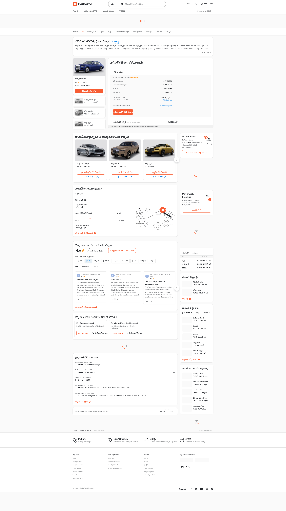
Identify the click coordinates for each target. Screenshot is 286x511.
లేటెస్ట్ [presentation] (198, 313)
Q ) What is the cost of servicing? (87, 364)
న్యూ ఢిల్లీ (184, 268)
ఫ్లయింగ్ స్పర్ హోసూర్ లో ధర (91, 172)
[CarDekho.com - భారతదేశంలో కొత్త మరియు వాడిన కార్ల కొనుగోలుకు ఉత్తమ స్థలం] (82, 4)
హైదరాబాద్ (185, 264)
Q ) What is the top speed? (85, 372)
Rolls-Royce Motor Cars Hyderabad (124, 323)
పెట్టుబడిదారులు (77, 475)
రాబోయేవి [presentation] (207, 313)
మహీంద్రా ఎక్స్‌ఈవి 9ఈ (200, 398)
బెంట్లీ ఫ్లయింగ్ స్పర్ (83, 164)
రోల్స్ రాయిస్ (115, 164)
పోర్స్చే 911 (196, 342)
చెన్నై (183, 260)
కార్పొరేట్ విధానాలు (78, 471)
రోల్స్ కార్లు (185, 299)
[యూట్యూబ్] (201, 489)
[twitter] (196, 489)
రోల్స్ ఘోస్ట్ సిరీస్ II (198, 282)
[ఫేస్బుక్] (191, 489)
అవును (162, 411)
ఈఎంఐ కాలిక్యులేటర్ (166, 105)
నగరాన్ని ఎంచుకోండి (205, 11)
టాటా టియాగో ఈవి (198, 406)
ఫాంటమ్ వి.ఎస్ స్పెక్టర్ (159, 177)
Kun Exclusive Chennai (85, 323)
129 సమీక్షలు (83, 82)
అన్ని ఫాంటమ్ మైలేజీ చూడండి (84, 233)
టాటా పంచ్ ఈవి (198, 390)
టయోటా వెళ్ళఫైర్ (198, 351)
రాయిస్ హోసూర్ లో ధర (125, 172)
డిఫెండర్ (195, 326)
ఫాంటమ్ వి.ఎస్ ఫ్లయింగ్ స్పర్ (91, 177)
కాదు (171, 411)
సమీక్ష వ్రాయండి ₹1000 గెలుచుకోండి (122, 250)
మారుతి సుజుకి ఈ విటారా (200, 382)
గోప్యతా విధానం (77, 468)
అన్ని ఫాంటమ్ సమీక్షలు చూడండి (85, 307)
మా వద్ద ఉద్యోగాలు (77, 461)
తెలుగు (188, 3)
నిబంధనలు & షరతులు (78, 465)
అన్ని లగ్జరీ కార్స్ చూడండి (189, 359)
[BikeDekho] (186, 471)
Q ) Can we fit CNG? (82, 380)
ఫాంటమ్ (75, 31)
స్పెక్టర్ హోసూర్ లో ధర (159, 172)
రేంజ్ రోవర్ (196, 334)
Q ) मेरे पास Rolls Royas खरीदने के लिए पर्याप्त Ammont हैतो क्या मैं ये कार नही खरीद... (111, 396)
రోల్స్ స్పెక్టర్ (148, 164)
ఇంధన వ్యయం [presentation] (79, 194)
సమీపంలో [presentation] (185, 253)
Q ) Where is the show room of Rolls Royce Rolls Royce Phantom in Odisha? (103, 388)
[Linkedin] (212, 489)
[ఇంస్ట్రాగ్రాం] (207, 489)
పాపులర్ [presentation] (195, 253)
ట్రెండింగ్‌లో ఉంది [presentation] (187, 313)
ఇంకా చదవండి (206, 52)
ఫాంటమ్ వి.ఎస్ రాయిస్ (125, 177)
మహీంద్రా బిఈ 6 (198, 373)
